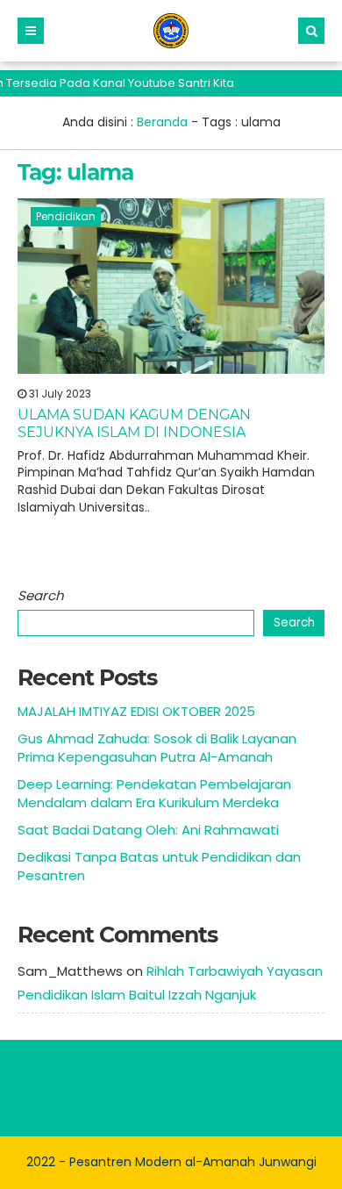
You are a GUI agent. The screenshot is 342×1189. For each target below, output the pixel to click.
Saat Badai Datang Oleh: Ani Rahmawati (148, 829)
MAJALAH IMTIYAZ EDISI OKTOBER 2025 (136, 711)
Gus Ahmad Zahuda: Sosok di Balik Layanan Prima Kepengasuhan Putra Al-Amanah (157, 747)
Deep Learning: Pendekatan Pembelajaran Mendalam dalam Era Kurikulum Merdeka (154, 793)
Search (41, 595)
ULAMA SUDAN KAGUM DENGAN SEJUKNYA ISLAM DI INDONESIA (134, 423)
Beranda (162, 122)
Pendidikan (66, 216)
